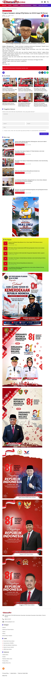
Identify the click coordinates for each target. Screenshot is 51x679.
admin (6, 15)
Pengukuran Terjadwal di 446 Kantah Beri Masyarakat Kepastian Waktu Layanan (26, 253)
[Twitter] (42, 72)
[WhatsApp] (47, 72)
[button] (42, 2)
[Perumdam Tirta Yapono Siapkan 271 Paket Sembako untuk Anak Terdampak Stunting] (25, 82)
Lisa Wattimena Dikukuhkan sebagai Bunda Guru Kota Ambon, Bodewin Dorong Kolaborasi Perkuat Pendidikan (25, 105)
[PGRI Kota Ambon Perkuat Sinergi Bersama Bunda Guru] (9, 97)
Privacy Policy (5, 660)
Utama (3, 631)
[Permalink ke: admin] (3, 16)
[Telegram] (45, 72)
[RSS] (3, 669)
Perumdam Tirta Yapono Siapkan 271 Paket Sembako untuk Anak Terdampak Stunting (25, 89)
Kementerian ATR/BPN (8, 643)
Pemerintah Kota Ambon (9, 641)
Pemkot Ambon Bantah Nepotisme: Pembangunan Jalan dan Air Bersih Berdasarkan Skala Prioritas (9, 89)
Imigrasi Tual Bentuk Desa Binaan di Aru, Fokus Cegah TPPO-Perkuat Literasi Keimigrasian (25, 243)
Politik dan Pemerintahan (7, 10)
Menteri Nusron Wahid (9, 647)
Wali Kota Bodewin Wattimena (10, 645)
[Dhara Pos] (14, 2)
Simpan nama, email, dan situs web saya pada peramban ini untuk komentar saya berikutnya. (25, 130)
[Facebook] (40, 72)
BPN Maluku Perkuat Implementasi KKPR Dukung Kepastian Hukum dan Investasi (26, 248)
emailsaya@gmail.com (10, 621)
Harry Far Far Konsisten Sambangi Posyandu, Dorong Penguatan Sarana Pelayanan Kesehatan (40, 105)
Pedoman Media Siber (7, 658)
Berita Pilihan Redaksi (7, 635)
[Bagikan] (47, 16)
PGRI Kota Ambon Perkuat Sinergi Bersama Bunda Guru (8, 104)
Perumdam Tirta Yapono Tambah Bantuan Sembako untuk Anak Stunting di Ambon (40, 89)
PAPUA (3, 633)
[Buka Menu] (45, 2)
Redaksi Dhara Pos (6, 662)
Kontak (3, 656)
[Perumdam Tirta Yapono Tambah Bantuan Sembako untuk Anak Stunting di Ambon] (41, 82)
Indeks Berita (5, 654)
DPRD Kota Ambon (8, 649)
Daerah (4, 627)
